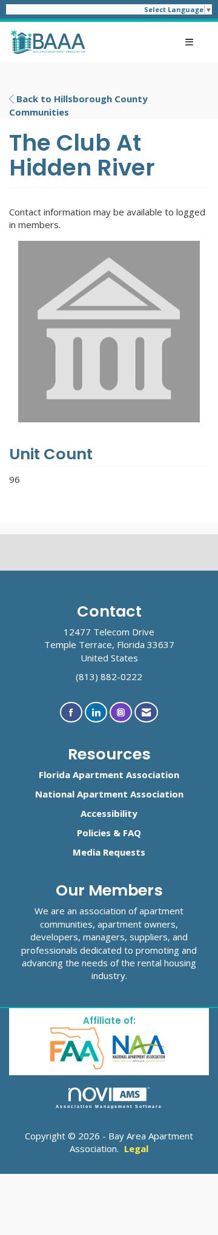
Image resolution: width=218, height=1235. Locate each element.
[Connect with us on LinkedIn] (96, 712)
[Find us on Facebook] (71, 712)
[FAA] (78, 1047)
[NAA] (140, 1047)
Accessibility (109, 813)
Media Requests (109, 852)
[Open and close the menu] (146, 42)
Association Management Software (109, 1106)
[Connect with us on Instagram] (121, 712)
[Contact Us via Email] (146, 712)
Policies (94, 833)
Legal (136, 1148)
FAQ (132, 833)
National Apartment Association (109, 794)
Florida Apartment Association (109, 774)
